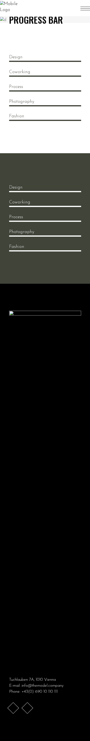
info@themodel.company (43, 686)
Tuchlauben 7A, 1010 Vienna (32, 680)
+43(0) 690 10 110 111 (40, 692)
